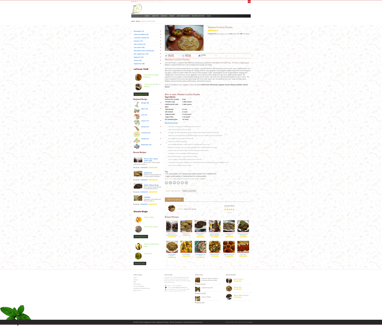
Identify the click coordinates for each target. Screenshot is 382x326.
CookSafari (235, 34)
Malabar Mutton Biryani (227, 85)
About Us (144, 1)
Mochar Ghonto (214, 254)
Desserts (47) (138, 41)
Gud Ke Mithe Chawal (172, 255)
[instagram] (137, 1)
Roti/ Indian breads (188, 179)
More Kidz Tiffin (140, 263)
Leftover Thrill (141, 69)
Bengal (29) (145, 103)
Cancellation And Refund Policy (141, 288)
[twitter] (133, 1)
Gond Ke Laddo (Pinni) (229, 234)
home (135, 277)
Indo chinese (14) (139, 44)
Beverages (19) (139, 31)
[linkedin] (131, 1)
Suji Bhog (147, 197)
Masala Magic (141, 211)
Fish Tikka (243, 254)
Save (239, 183)
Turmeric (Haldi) (149, 217)
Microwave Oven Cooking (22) (144, 51)
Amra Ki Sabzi (186, 254)
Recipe (138, 21)
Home (133, 21)
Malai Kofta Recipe (229, 254)
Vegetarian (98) (139, 64)
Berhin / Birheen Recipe (200, 234)
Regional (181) (139, 57)
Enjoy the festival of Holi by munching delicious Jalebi (209, 279)
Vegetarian (203, 179)
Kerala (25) (145, 127)
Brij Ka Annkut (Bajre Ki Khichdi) (215, 234)
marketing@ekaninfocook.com (179, 287)
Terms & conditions (138, 286)
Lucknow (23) (145, 133)
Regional (179, 179)
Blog (160, 1)
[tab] (173, 192)
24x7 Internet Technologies (243, 322)
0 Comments (246, 34)
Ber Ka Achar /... (239, 279)
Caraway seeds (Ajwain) (151, 227)
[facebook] (135, 1)
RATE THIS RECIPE (173, 191)
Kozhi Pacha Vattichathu (209, 85)
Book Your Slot (137, 290)
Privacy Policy (136, 284)
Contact (153, 1)
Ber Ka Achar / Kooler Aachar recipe (172, 234)
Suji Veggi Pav (148, 253)
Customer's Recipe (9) (141, 38)
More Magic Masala (141, 236)
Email (232, 183)
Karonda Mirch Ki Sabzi (200, 255)
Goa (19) (144, 115)
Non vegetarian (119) (141, 54)
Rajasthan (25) (146, 145)
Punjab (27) (145, 139)
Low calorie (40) (139, 47)
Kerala (175, 179)
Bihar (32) (144, 109)
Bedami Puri (186, 234)
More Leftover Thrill (141, 94)
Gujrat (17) (145, 121)
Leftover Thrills (206, 297)
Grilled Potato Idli (207, 288)
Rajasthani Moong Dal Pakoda (243, 234)
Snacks (197, 179)
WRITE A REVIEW (189, 191)
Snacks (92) (137, 60)
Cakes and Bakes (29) (141, 34)
